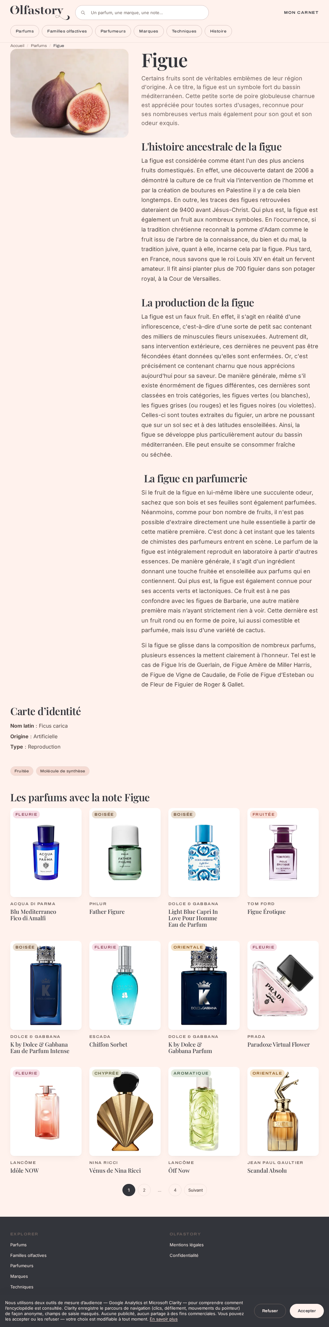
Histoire (218, 31)
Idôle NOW (24, 1170)
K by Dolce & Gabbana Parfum (190, 1048)
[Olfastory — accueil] (40, 12)
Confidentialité (184, 1255)
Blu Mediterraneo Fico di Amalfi (33, 915)
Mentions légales (187, 1244)
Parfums (25, 31)
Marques (148, 31)
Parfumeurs (113, 31)
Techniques (184, 31)
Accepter (307, 1311)
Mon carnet (301, 12)
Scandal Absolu (267, 1170)
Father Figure (107, 911)
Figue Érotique (266, 911)
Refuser (270, 1311)
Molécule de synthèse (62, 771)
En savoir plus (164, 1319)
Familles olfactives (67, 31)
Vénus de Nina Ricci (115, 1170)
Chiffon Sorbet (108, 1044)
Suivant (195, 1190)
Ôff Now (179, 1170)
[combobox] (142, 12)
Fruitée (21, 771)
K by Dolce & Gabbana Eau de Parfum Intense (39, 1048)
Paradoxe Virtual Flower (278, 1044)
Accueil (17, 45)
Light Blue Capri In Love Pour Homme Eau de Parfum (193, 918)
